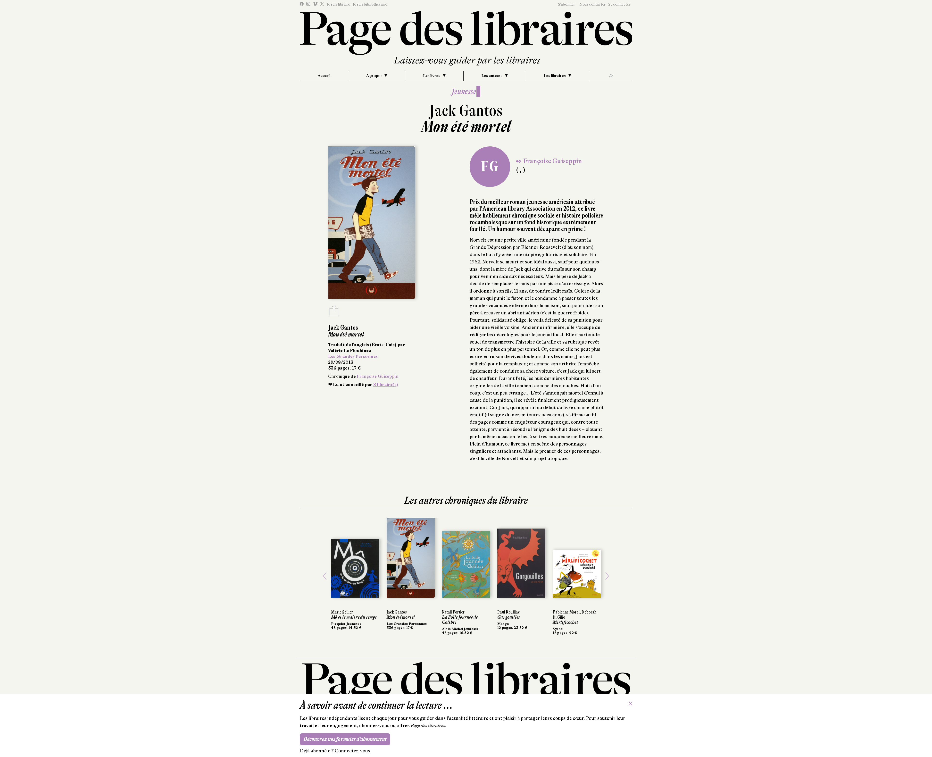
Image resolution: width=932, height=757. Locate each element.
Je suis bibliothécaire (370, 4)
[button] (325, 576)
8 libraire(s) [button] (385, 384)
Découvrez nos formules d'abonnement (345, 739)
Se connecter (619, 4)
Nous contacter (593, 4)
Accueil (324, 76)
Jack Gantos (466, 110)
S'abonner (566, 4)
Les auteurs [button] (492, 76)
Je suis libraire (338, 4)
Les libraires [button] (555, 76)
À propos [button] (374, 76)
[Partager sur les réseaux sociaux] (334, 311)
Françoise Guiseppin (378, 376)
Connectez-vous (352, 751)
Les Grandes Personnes (353, 356)
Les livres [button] (432, 76)
